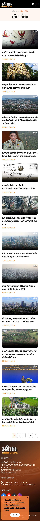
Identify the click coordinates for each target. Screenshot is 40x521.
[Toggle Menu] (37, 4)
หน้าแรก (14, 11)
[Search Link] (33, 4)
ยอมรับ (15, 514)
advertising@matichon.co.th (16, 482)
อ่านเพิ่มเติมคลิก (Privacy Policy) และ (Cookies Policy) (14, 508)
